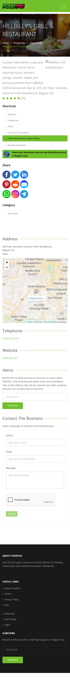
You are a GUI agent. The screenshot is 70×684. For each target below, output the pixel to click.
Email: (9, 451)
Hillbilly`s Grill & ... (37, 298)
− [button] (7, 267)
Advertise (9, 613)
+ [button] (7, 262)
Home (5, 42)
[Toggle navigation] (63, 7)
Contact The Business (18, 132)
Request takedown (17, 145)
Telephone (13, 120)
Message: (11, 468)
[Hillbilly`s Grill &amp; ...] (36, 292)
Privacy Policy (11, 599)
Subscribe (12, 405)
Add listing (10, 619)
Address (12, 114)
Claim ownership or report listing (23, 138)
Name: (9, 435)
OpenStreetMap (50, 322)
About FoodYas (12, 588)
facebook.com (9, 358)
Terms (7, 593)
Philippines (19, 42)
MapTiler (38, 322)
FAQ (6, 605)
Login (7, 624)
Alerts (11, 126)
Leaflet (29, 322)
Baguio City (36, 42)
